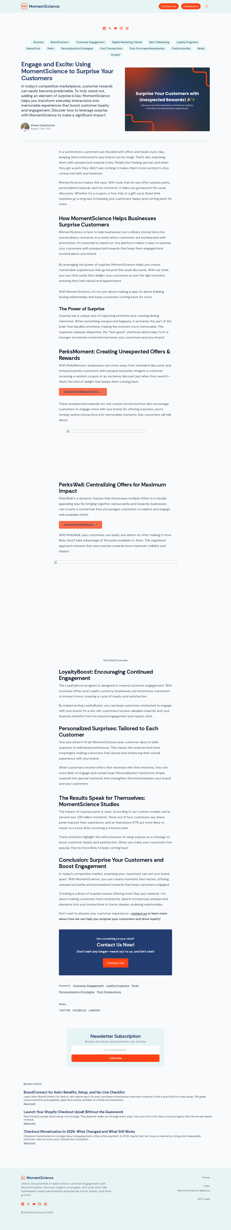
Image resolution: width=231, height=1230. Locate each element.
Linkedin (94, 1010)
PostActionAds (181, 48)
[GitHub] (121, 28)
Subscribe (116, 1058)
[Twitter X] (109, 28)
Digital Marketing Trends (127, 42)
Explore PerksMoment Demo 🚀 (83, 392)
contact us (139, 913)
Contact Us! (115, 963)
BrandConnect (60, 42)
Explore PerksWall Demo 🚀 (80, 524)
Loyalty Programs (187, 42)
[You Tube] (115, 28)
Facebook (79, 1010)
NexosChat (33, 48)
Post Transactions (111, 48)
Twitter (64, 1010)
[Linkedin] (104, 28)
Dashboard (191, 6)
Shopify (115, 54)
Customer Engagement (90, 42)
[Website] (126, 28)
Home (206, 1177)
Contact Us (168, 6)
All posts (38, 42)
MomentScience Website (193, 1190)
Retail (201, 48)
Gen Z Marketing (159, 42)
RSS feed (204, 1199)
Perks (50, 48)
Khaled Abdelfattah (43, 125)
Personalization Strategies (77, 48)
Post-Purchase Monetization (147, 48)
